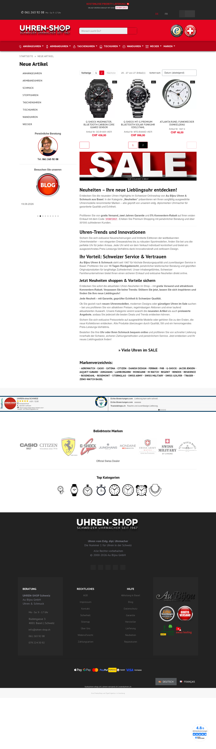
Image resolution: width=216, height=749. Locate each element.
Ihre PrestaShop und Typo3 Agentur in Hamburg (108, 693)
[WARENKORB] (190, 13)
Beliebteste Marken (108, 431)
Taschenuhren (32, 102)
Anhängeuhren (32, 73)
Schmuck (28, 87)
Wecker (27, 124)
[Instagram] (108, 567)
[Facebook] (100, 567)
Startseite (26, 56)
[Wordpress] (93, 567)
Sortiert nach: (155, 72)
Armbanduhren (32, 80)
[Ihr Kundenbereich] (175, 13)
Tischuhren (30, 109)
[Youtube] (122, 567)
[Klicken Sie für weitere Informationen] (108, 400)
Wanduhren (30, 116)
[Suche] (132, 31)
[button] (22, 208)
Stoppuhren (30, 95)
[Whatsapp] (115, 567)
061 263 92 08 (50, 159)
